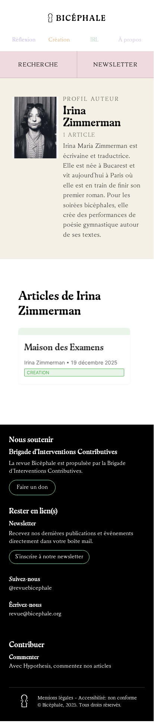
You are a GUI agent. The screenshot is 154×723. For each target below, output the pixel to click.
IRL (94, 40)
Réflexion (23, 40)
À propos (129, 40)
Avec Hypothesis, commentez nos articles (60, 666)
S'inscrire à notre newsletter (49, 556)
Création (59, 40)
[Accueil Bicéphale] (76, 18)
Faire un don (32, 487)
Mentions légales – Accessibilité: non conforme (87, 698)
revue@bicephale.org (35, 614)
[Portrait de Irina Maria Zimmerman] (35, 127)
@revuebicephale (30, 588)
